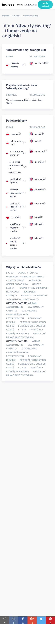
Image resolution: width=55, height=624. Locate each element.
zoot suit (39, 151)
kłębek (10, 288)
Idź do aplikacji (45, 4)
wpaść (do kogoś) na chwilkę (15, 227)
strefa (14, 217)
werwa (14, 134)
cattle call (40, 63)
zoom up (39, 179)
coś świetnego (15, 280)
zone (37, 217)
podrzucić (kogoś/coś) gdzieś (15, 206)
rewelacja (35, 280)
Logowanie (30, 4)
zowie (38, 134)
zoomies (39, 161)
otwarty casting (15, 65)
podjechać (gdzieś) (15, 181)
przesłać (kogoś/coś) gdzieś (15, 193)
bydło (10, 272)
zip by (38, 224)
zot (37, 141)
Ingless (5, 15)
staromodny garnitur (16, 153)
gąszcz (36, 284)
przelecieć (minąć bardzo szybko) (15, 243)
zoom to (39, 189)
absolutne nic (16, 143)
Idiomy (16, 15)
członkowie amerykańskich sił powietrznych (16, 166)
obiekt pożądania (17, 284)
